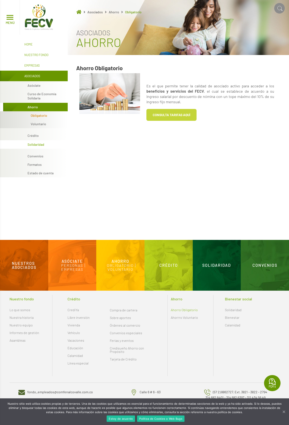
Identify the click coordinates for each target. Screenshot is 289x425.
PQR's (272, 386)
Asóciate (34, 85)
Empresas (32, 65)
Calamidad (75, 355)
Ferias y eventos (122, 340)
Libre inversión (78, 317)
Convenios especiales (126, 333)
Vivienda (73, 325)
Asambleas (18, 340)
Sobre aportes (120, 318)
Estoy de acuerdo (121, 418)
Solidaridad (36, 144)
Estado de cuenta (41, 173)
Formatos (35, 164)
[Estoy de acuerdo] (284, 412)
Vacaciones (75, 340)
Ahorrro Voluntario (184, 317)
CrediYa (73, 310)
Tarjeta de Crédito (123, 359)
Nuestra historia (22, 317)
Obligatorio (39, 115)
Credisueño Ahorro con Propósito (127, 349)
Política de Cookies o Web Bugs (160, 418)
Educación (75, 348)
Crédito (33, 135)
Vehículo (73, 333)
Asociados (32, 76)
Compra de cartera (123, 310)
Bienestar (232, 317)
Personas (72, 265)
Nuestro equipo (21, 325)
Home (28, 44)
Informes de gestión (24, 333)
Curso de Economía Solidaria (42, 96)
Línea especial (78, 363)
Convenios (35, 156)
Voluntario (38, 124)
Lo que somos (20, 310)
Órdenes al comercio (125, 325)
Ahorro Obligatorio (184, 310)
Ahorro (33, 107)
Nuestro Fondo (36, 55)
